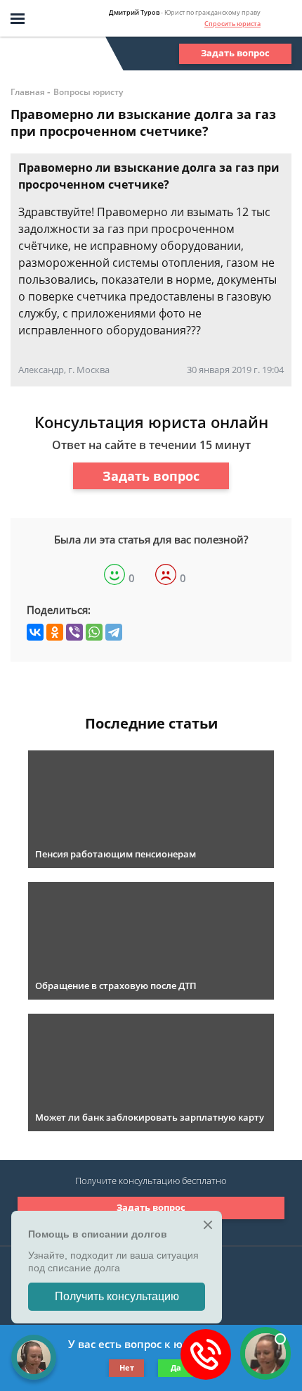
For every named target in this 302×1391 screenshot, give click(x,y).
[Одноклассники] (54, 632)
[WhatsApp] (94, 632)
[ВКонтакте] (35, 632)
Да (176, 1367)
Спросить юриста (232, 23)
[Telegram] (113, 632)
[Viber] (74, 632)
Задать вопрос (235, 52)
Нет (126, 1367)
